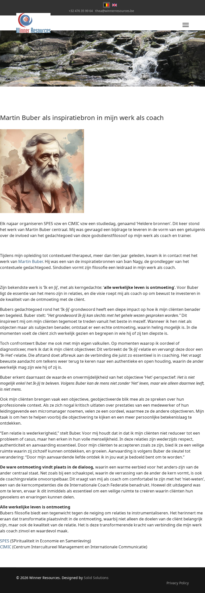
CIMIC (5, 547)
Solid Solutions (96, 577)
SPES (4, 541)
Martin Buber (30, 261)
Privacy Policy (177, 583)
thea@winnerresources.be (114, 11)
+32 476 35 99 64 (81, 11)
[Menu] (185, 24)
